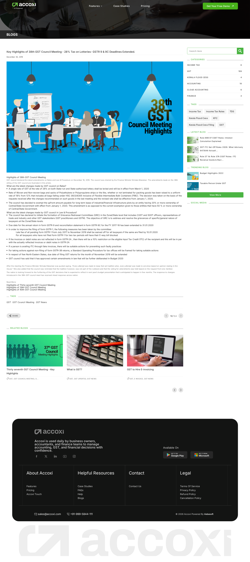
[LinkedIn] (55, 456)
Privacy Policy (188, 490)
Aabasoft (208, 514)
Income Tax (195, 111)
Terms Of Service (190, 486)
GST (9, 302)
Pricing (145, 6)
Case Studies (121, 6)
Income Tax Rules (215, 111)
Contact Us (135, 486)
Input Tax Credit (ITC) (133, 239)
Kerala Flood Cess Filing (201, 125)
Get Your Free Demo (218, 6)
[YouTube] (65, 456)
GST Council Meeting (23, 302)
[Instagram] (74, 456)
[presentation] (174, 390)
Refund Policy (188, 494)
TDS (232, 111)
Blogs (81, 498)
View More (215, 195)
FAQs (80, 490)
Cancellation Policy (190, 498)
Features (94, 6)
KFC (215, 118)
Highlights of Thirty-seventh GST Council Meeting (31, 285)
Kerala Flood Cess (198, 118)
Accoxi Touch (34, 494)
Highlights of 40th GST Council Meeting (26, 289)
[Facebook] (37, 456)
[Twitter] (46, 456)
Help (80, 494)
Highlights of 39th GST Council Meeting (26, 287)
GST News (41, 302)
